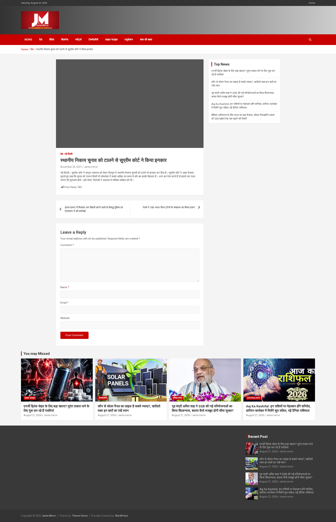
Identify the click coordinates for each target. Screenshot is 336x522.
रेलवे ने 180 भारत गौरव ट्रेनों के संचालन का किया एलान (169, 207)
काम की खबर (146, 39)
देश (40, 39)
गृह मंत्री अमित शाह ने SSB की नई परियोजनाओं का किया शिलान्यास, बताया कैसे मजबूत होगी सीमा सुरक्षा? (202, 408)
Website (65, 318)
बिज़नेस (64, 39)
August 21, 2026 (33, 415)
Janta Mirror (49, 515)
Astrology (253, 398)
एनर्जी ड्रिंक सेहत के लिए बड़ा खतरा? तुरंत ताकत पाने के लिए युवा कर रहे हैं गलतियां (286, 445)
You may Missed (36, 354)
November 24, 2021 (71, 166)
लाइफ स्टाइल (111, 39)
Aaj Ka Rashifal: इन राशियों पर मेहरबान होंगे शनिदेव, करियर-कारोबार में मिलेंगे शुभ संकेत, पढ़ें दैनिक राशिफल (278, 408)
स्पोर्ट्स (78, 39)
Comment (67, 245)
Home (312, 3)
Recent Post (258, 436)
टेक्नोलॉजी (93, 39)
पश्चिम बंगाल (177, 398)
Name (64, 287)
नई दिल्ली (68, 153)
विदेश (51, 39)
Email (64, 302)
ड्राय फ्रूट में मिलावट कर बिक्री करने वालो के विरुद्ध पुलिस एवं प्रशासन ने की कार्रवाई (94, 209)
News (28, 39)
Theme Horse (80, 515)
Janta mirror (91, 166)
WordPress (121, 515)
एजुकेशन (129, 39)
